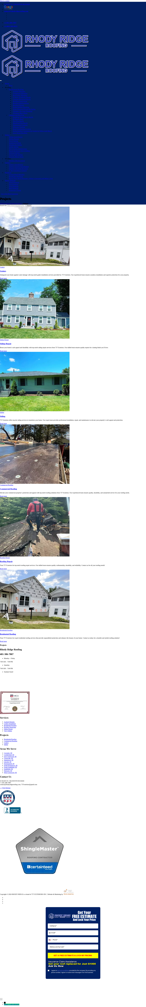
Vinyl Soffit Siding (16, 155)
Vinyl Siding (13, 141)
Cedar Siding (13, 147)
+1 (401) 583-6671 (10, 26)
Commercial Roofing (16, 115)
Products (8, 173)
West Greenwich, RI (10, 772)
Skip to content (4, 1)
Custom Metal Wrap (16, 157)
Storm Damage (10, 180)
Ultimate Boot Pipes (20, 113)
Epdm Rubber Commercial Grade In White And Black (32, 131)
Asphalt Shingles (19, 91)
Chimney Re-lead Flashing (22, 111)
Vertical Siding (14, 153)
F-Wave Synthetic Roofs (22, 97)
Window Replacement (17, 161)
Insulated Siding (15, 143)
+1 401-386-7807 (10, 23)
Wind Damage (14, 182)
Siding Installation (16, 137)
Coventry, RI (8, 753)
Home (7, 83)
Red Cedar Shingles (20, 95)
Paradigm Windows (16, 177)
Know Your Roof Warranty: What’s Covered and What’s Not (31, 178)
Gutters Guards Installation (19, 167)
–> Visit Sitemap (5, 788)
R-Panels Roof (18, 119)
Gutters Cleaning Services (18, 169)
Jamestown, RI (8, 760)
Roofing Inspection (20, 101)
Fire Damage (13, 184)
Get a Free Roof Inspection (9, 194)
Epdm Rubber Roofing (21, 107)
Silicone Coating (19, 127)
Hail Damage (13, 188)
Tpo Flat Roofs (18, 121)
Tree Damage (13, 186)
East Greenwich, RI (10, 756)
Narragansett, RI (9, 763)
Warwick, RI (8, 771)
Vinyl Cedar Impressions (18, 149)
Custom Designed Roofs (21, 99)
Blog (10, 85)
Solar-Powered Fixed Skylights (24, 109)
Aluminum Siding (15, 145)
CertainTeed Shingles (17, 175)
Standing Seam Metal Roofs (23, 117)
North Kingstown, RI (10, 765)
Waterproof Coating (20, 125)
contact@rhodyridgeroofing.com (16, 11)
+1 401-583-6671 (13, 1004)
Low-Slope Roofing (20, 133)
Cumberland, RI (9, 755)
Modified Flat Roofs (20, 123)
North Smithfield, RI (10, 767)
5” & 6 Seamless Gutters (18, 171)
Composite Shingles (20, 93)
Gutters (7, 163)
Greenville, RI (8, 758)
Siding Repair (14, 139)
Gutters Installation (16, 165)
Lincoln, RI (7, 762)
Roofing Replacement (21, 103)
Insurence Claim (15, 190)
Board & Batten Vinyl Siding (19, 151)
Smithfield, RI (8, 769)
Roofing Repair (18, 105)
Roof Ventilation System (22, 129)
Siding (7, 135)
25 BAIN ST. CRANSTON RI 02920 (17, 4)
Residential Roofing (16, 89)
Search (29, 205)
